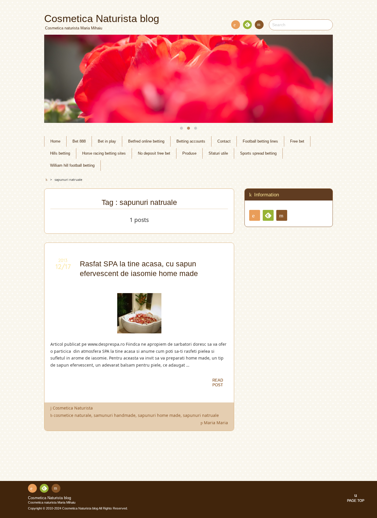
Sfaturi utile (218, 153)
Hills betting (60, 153)
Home (55, 141)
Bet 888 (79, 141)
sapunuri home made (159, 415)
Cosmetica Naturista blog (49, 498)
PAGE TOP (355, 501)
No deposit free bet (154, 153)
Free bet (297, 141)
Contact (259, 24)
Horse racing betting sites (104, 153)
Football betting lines (260, 141)
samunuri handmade (114, 415)
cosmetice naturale (72, 415)
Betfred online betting (146, 141)
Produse (189, 153)
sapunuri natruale (201, 415)
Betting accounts (190, 141)
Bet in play (107, 141)
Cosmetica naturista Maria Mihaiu (51, 502)
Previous (55, 78)
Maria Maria (216, 422)
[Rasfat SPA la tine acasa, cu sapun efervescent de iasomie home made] (139, 329)
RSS (235, 24)
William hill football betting (72, 165)
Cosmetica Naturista (73, 408)
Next (321, 78)
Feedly (247, 24)
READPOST (217, 382)
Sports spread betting (258, 153)
